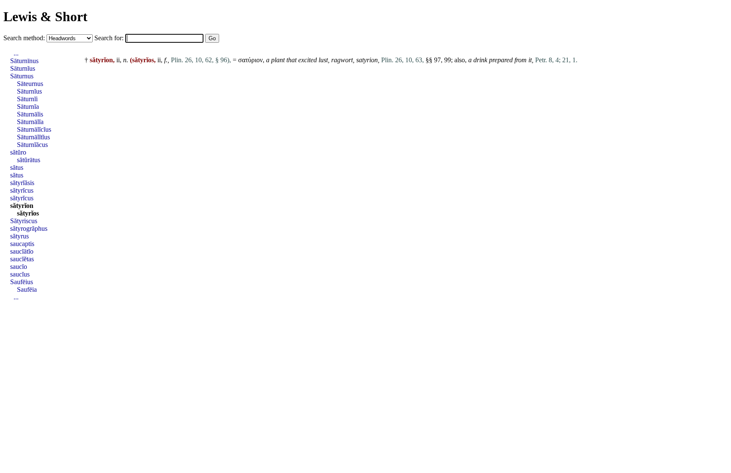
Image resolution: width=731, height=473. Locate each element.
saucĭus (20, 274)
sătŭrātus (28, 159)
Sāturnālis (30, 114)
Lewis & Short (45, 16)
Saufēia (27, 289)
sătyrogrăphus (28, 228)
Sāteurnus (30, 83)
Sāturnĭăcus (32, 144)
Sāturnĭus (22, 68)
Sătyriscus (23, 220)
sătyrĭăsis (22, 182)
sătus (16, 167)
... (16, 53)
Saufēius (21, 281)
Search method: (25, 37)
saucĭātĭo (21, 251)
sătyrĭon (21, 205)
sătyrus (19, 236)
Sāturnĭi (27, 98)
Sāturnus (21, 76)
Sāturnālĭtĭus (33, 137)
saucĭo (18, 266)
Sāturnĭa (28, 106)
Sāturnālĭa (30, 121)
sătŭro (18, 152)
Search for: (109, 37)
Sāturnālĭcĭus (34, 129)
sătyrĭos (28, 213)
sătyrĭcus (21, 190)
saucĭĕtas (22, 259)
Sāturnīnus (24, 60)
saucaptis (22, 243)
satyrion (367, 60)
